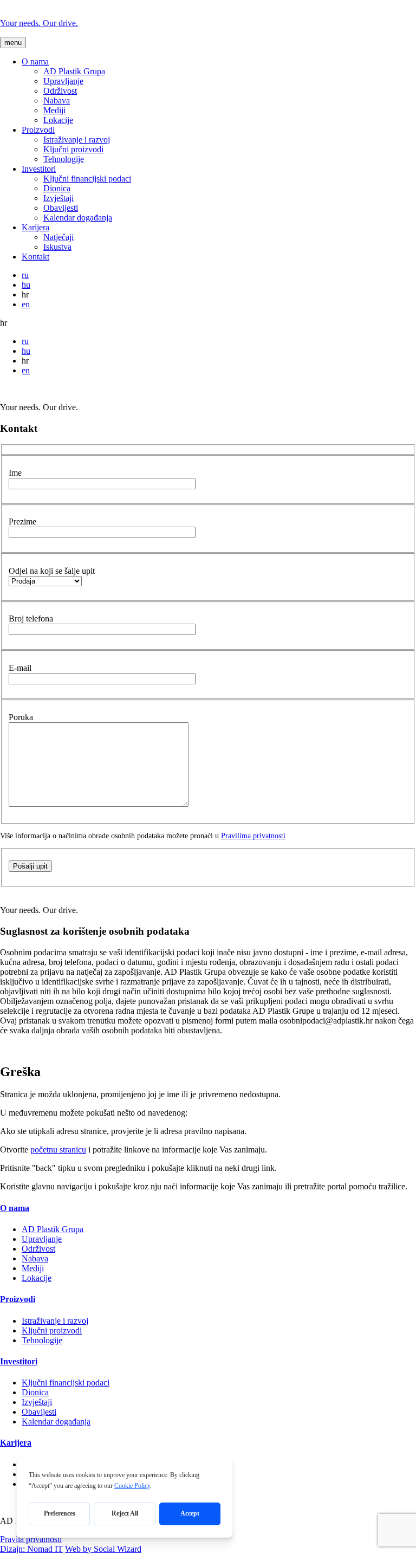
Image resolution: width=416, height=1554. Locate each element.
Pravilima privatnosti (253, 836)
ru (25, 275)
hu (26, 284)
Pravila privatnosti (31, 1539)
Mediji (54, 110)
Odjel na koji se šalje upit (52, 570)
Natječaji (58, 237)
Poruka (21, 717)
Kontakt (35, 256)
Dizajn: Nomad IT (31, 1548)
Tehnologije (63, 159)
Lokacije (58, 120)
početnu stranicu (58, 1149)
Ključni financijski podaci (87, 178)
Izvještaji (58, 198)
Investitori (39, 168)
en (26, 304)
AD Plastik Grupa (74, 71)
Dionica (56, 188)
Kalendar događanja (77, 217)
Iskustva (57, 246)
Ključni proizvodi (73, 149)
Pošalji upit (30, 866)
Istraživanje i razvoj (76, 139)
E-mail (20, 667)
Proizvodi (38, 129)
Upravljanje (63, 81)
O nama (35, 61)
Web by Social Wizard (103, 1548)
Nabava (56, 100)
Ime (15, 472)
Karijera (35, 227)
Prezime (22, 521)
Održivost (60, 90)
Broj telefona (31, 618)
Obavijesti (60, 207)
